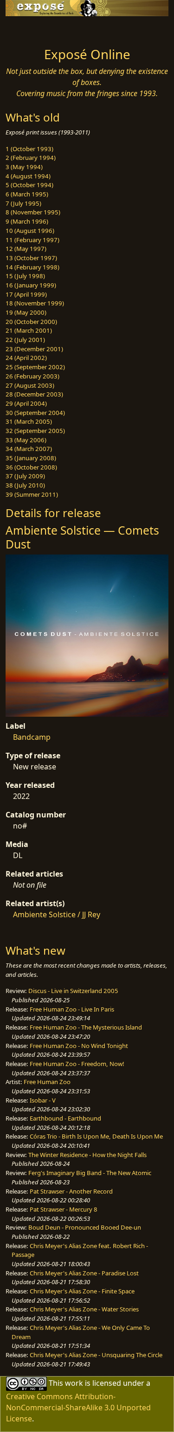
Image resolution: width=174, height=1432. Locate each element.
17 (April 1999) (26, 294)
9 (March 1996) (27, 221)
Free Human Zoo (47, 1082)
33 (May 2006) (26, 440)
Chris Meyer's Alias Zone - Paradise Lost (84, 1273)
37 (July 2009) (25, 476)
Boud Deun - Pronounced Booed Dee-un (84, 1227)
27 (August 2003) (30, 385)
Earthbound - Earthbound (65, 1118)
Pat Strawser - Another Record (71, 1191)
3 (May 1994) (24, 167)
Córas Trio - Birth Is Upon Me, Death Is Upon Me (96, 1136)
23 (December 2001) (34, 349)
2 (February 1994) (31, 157)
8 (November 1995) (33, 212)
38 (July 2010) (25, 485)
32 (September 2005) (35, 431)
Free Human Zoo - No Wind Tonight (79, 1046)
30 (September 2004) (35, 412)
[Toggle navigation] (30, 29)
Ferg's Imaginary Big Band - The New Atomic (89, 1173)
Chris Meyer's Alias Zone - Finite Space (82, 1291)
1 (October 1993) (29, 149)
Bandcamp (32, 737)
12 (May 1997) (26, 248)
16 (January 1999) (31, 285)
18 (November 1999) (35, 303)
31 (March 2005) (29, 421)
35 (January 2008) (31, 458)
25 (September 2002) (35, 367)
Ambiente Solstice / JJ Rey (56, 914)
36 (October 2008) (31, 467)
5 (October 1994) (29, 185)
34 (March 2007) (29, 449)
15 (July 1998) (25, 276)
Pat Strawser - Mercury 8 (63, 1209)
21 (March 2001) (29, 330)
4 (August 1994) (28, 176)
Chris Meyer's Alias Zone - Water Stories (84, 1309)
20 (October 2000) (31, 321)
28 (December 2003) (34, 394)
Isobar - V (43, 1100)
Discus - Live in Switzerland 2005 (73, 991)
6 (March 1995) (27, 194)
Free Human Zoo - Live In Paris (72, 1009)
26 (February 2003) (32, 376)
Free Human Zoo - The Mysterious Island (86, 1027)
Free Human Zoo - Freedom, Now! (77, 1064)
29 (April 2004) (26, 403)
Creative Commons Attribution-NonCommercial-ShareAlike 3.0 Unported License (78, 1407)
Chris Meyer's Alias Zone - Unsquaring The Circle (96, 1355)
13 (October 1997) (31, 258)
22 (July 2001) (25, 339)
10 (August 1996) (30, 230)
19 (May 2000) (26, 312)
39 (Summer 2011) (32, 494)
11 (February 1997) (32, 240)
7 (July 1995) (23, 203)
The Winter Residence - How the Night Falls (87, 1155)
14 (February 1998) (32, 267)
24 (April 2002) (26, 357)
